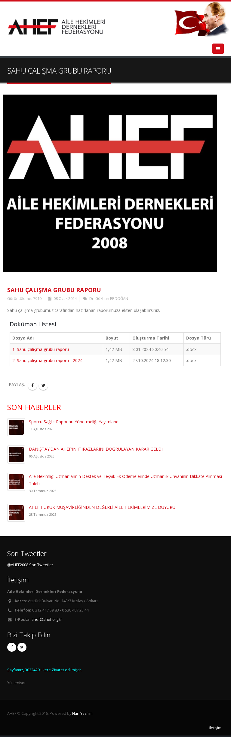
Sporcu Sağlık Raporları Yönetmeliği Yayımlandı (74, 421)
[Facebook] (11, 647)
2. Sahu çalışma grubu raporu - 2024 (47, 360)
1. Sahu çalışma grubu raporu (40, 349)
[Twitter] (21, 647)
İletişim (215, 727)
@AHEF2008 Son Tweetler (30, 564)
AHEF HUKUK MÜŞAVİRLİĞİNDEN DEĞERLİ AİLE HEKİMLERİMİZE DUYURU (102, 507)
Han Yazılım (82, 713)
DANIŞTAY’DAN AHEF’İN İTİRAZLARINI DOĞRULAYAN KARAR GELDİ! (96, 449)
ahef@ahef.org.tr (47, 619)
